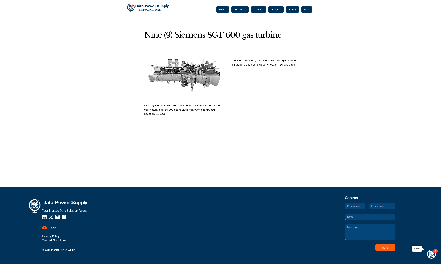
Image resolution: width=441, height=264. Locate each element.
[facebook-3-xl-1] (64, 217)
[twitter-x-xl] (51, 217)
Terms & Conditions (54, 240)
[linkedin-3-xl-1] (44, 217)
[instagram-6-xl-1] (57, 217)
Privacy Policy (50, 236)
